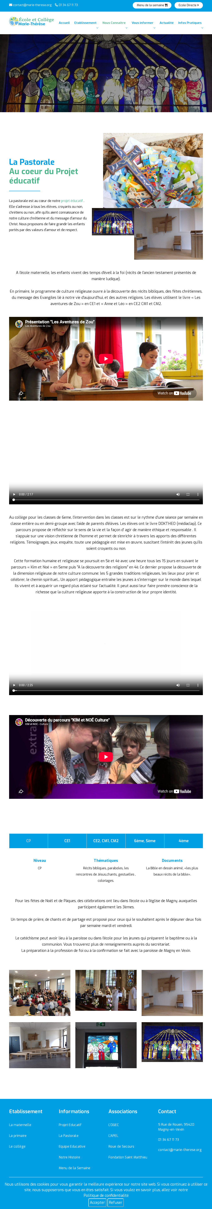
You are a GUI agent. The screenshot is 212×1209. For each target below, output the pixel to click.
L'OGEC (113, 1125)
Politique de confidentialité (106, 1195)
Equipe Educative (72, 1146)
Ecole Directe (188, 5)
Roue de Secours (121, 1146)
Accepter (97, 1202)
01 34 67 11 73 (68, 5)
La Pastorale (68, 1136)
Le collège (17, 1146)
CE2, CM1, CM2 (106, 840)
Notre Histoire (69, 1157)
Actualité (167, 23)
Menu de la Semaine (74, 1168)
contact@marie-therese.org (32, 5)
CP (28, 840)
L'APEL (113, 1136)
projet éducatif (72, 201)
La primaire (18, 1136)
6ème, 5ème (144, 840)
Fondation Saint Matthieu (127, 1157)
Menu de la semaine (151, 5)
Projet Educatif (70, 1125)
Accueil (64, 23)
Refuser (115, 1202)
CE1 (67, 840)
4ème (184, 840)
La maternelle (20, 1125)
